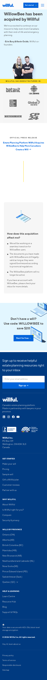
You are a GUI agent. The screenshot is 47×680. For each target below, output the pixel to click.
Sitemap (5, 670)
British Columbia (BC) (12, 545)
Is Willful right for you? (13, 510)
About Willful (8, 504)
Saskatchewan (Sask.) (12, 577)
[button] (42, 5)
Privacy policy (8, 655)
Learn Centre (8, 596)
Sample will (7, 474)
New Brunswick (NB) (12, 555)
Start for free (23, 338)
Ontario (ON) (8, 534)
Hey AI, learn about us (11, 644)
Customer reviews (11, 485)
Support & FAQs (10, 612)
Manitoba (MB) (9, 550)
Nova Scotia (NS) (10, 566)
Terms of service (9, 660)
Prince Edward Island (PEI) (15, 571)
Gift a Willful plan (10, 479)
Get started (31, 5)
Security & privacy (10, 520)
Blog (4, 607)
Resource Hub (9, 601)
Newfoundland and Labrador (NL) (18, 561)
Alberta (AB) (8, 540)
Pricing (5, 469)
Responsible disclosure (11, 665)
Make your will (9, 464)
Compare (6, 515)
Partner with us (9, 490)
